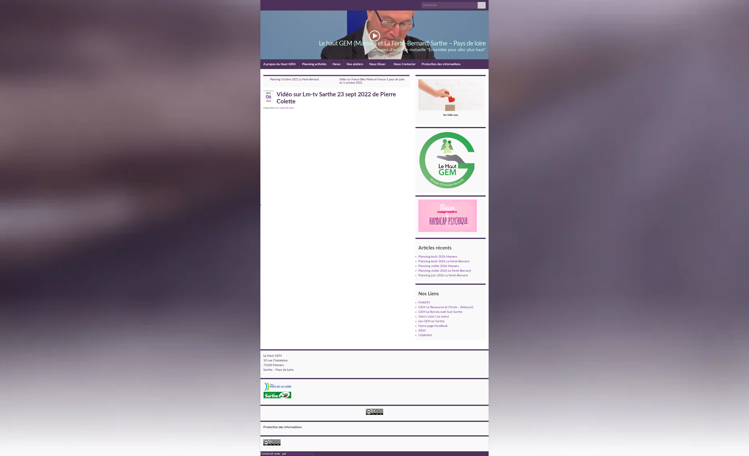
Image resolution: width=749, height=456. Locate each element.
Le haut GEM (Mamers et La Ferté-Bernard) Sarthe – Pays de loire (402, 43)
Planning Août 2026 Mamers (437, 256)
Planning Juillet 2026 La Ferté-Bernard (444, 270)
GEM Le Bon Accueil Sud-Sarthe (440, 311)
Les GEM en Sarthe (431, 321)
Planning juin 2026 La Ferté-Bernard (443, 275)
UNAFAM (425, 335)
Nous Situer (377, 64)
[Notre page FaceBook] (271, 4)
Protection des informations (441, 64)
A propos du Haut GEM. (279, 64)
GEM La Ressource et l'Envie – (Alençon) (445, 307)
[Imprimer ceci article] (406, 108)
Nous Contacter (405, 64)
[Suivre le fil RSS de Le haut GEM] (265, 4)
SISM (422, 330)
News (337, 64)
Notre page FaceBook (433, 325)
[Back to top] (740, 447)
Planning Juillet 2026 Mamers (438, 266)
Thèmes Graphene (299, 453)
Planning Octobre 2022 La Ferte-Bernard (294, 79)
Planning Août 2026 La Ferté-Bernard (443, 261)
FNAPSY (424, 302)
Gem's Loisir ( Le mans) (433, 316)
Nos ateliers (355, 64)
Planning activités (314, 64)
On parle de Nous (285, 108)
